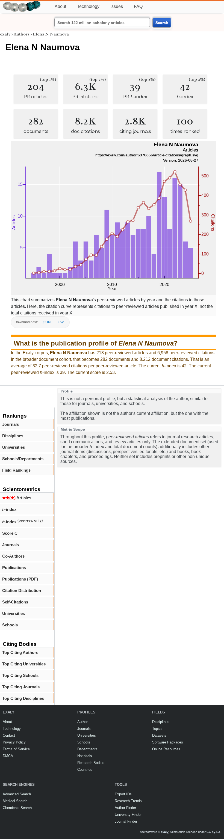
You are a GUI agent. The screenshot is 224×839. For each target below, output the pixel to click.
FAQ (138, 6)
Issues (116, 6)
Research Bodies (90, 763)
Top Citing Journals (21, 687)
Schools (10, 625)
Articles (16, 497)
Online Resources (166, 749)
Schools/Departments (22, 458)
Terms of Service (16, 749)
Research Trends (128, 801)
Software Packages (167, 742)
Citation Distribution (21, 590)
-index (9, 509)
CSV (61, 322)
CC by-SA (213, 832)
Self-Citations (15, 602)
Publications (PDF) (20, 579)
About (60, 6)
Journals (10, 424)
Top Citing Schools (20, 675)
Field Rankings (16, 470)
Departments (87, 749)
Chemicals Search (17, 808)
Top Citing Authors (20, 652)
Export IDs (123, 794)
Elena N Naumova (51, 34)
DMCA (8, 756)
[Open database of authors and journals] (22, 3)
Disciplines (12, 435)
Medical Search (15, 801)
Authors (22, 34)
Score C (9, 533)
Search (161, 22)
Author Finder (125, 808)
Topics (157, 729)
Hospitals (84, 756)
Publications (14, 567)
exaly (5, 34)
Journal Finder (126, 821)
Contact (9, 735)
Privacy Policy (14, 742)
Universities (13, 447)
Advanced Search (17, 794)
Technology (88, 6)
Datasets (159, 735)
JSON (47, 322)
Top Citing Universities (24, 664)
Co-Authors (13, 556)
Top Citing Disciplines (23, 698)
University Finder (128, 815)
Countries (84, 769)
